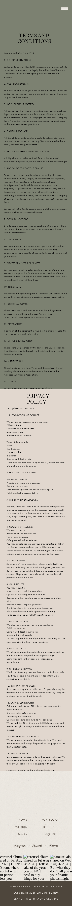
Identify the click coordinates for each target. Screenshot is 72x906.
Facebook (37, 845)
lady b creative (47, 899)
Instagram (20, 845)
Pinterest (53, 845)
